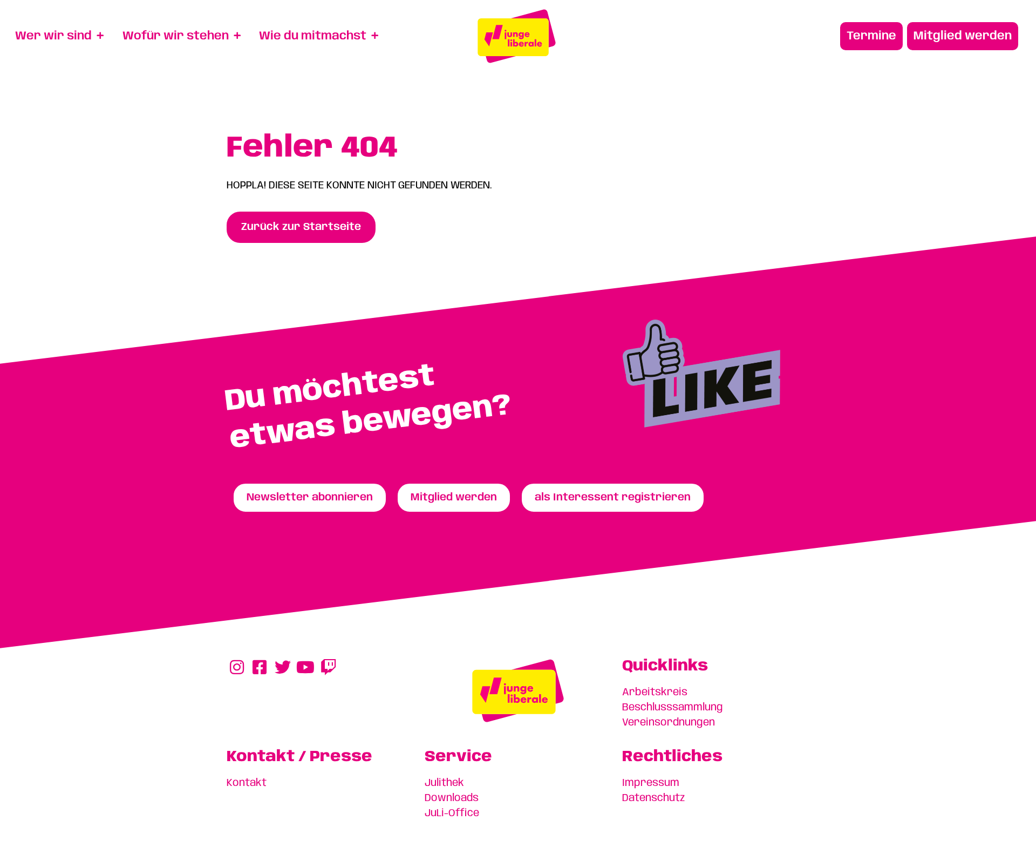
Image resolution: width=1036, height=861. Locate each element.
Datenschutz (653, 798)
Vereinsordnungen (668, 722)
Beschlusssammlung (672, 707)
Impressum (650, 783)
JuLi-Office (452, 813)
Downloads (452, 798)
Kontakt (247, 783)
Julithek (444, 783)
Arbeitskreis (654, 692)
